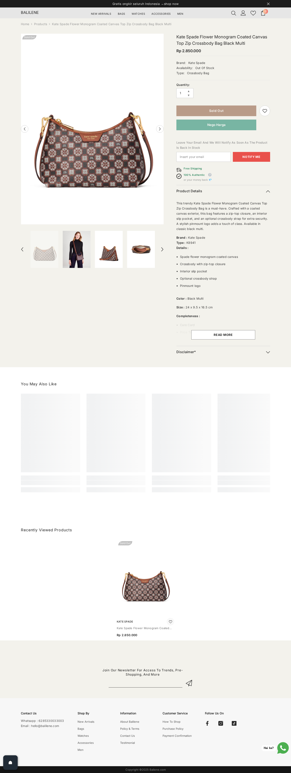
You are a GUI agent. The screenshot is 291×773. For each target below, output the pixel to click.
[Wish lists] (253, 13)
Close (268, 4)
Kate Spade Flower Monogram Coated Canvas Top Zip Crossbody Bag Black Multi (143, 628)
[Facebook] (207, 723)
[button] (24, 129)
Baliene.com (158, 769)
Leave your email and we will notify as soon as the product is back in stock (221, 145)
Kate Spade (196, 63)
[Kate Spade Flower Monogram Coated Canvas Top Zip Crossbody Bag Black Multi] (145, 578)
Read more (223, 335)
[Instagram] (221, 723)
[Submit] (190, 683)
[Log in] (243, 13)
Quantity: (183, 85)
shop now (171, 4)
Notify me (251, 157)
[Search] (233, 13)
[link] (264, 110)
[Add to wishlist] (170, 622)
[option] (92, 129)
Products (40, 24)
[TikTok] (234, 723)
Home (25, 24)
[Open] (10, 762)
